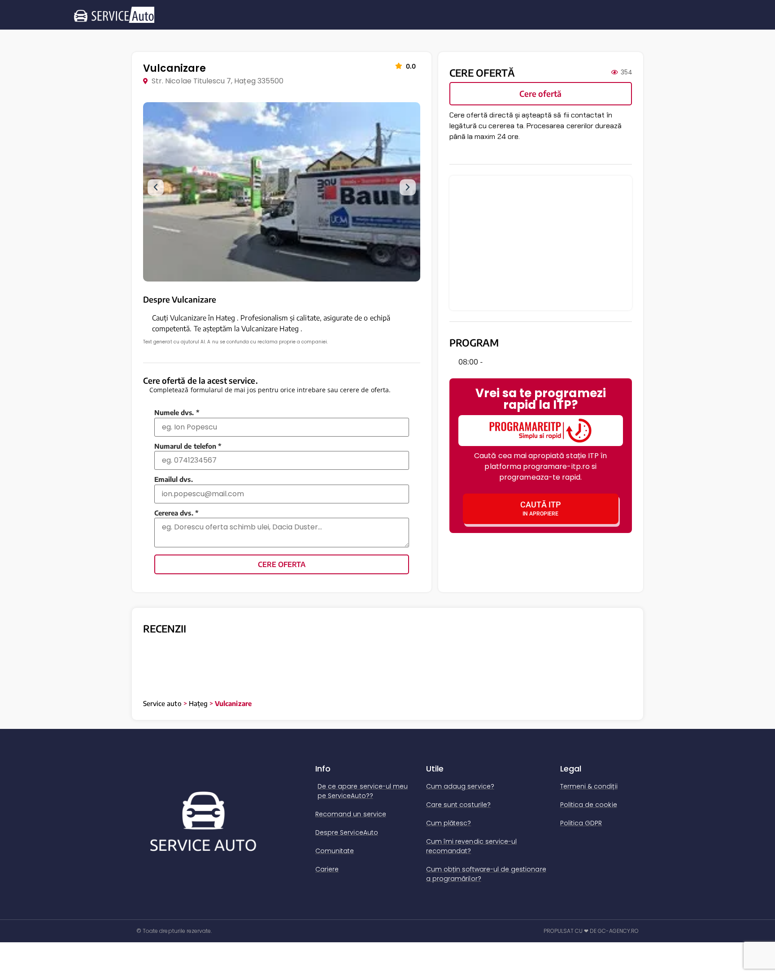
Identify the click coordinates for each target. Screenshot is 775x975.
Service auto (162, 703)
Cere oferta (281, 564)
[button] (156, 187)
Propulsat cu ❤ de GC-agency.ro (591, 931)
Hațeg (198, 703)
